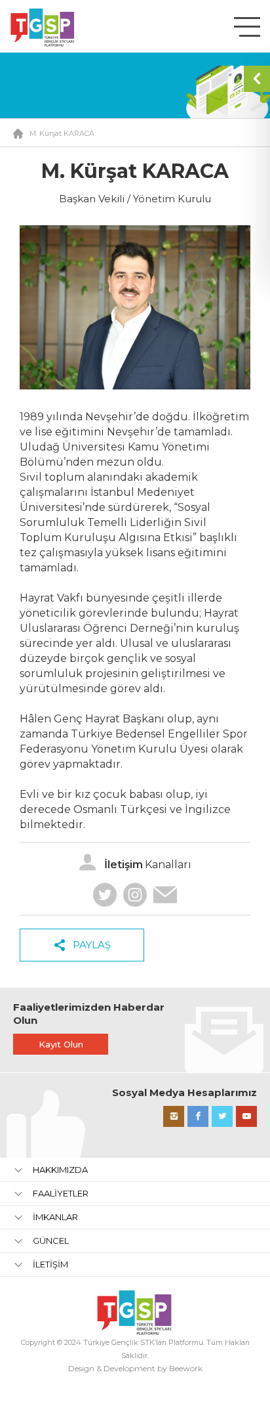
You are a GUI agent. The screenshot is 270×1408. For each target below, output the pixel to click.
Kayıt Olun (61, 1044)
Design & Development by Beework (135, 1368)
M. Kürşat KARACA (61, 133)
